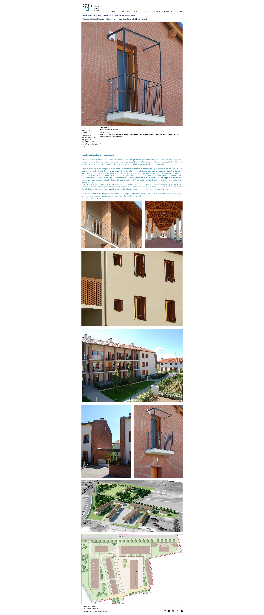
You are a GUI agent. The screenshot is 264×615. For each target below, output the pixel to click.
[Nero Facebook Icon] (165, 610)
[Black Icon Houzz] (169, 610)
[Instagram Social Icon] (173, 610)
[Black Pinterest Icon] (177, 610)
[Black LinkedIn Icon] (181, 610)
